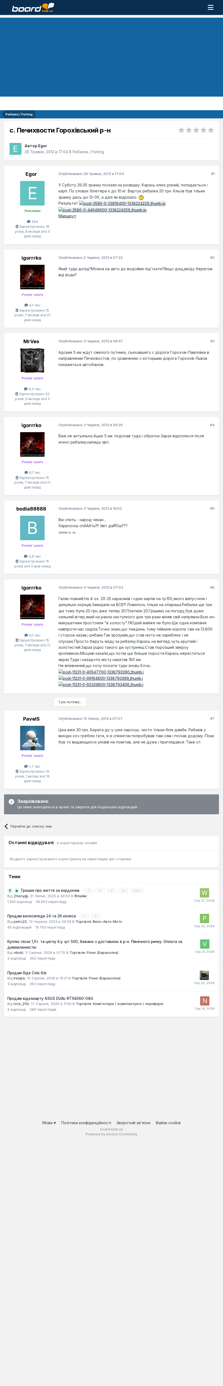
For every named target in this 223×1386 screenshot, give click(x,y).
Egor (42, 145)
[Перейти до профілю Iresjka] (204, 975)
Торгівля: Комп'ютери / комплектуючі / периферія (119, 1003)
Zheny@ (21, 896)
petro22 (20, 921)
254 (34, 221)
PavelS (31, 719)
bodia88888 (31, 509)
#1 (213, 173)
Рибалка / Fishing (88, 151)
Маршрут (67, 216)
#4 (212, 425)
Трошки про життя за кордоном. (50, 890)
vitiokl (18, 952)
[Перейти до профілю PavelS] (32, 738)
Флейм (80, 896)
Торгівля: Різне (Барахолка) (94, 952)
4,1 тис (34, 305)
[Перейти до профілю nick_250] (204, 1001)
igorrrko (31, 258)
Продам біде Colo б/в (27, 973)
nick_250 (21, 1003)
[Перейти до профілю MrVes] (32, 360)
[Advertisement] (111, 56)
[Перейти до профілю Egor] (15, 149)
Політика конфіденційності (86, 1122)
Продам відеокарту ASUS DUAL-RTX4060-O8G (50, 998)
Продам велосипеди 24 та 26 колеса (42, 916)
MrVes (31, 341)
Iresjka (19, 978)
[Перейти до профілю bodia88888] (32, 528)
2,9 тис (34, 556)
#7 (212, 718)
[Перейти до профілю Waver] (204, 893)
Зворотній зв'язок (133, 1122)
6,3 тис (34, 389)
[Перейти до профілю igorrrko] (32, 277)
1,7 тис (34, 766)
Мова (48, 1122)
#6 (212, 587)
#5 (212, 508)
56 (136, 891)
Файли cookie (168, 1122)
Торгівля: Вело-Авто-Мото (99, 921)
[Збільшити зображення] (141, 197)
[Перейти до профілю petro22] (204, 918)
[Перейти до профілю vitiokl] (204, 944)
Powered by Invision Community (111, 1134)
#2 (212, 257)
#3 (212, 341)
